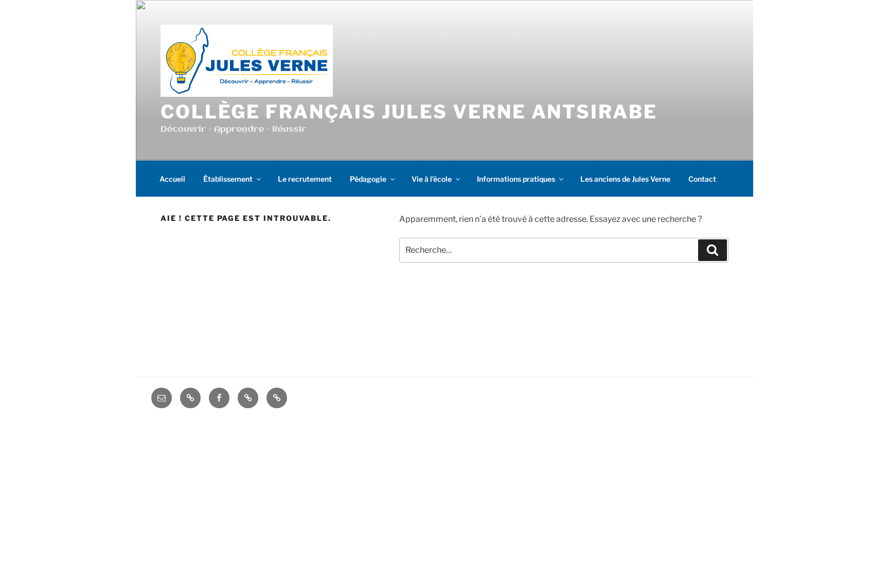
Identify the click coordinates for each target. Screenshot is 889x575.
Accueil (172, 179)
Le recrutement (305, 179)
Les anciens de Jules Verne (625, 179)
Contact (702, 179)
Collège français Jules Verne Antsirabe (409, 111)
